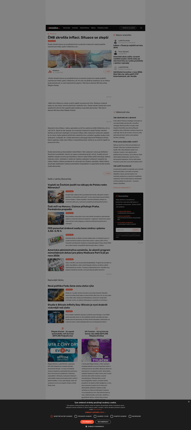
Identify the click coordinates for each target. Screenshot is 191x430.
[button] (95, 412)
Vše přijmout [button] (87, 422)
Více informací (98, 409)
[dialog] (95, 415)
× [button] (189, 402)
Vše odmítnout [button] (103, 422)
